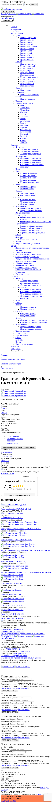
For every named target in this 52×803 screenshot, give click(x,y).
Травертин (19, 92)
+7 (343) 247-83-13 (8, 14)
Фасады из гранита (28, 193)
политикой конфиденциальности (16, 688)
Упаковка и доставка (24, 252)
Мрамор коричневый (29, 77)
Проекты (22, 634)
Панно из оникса (27, 189)
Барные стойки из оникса (30, 230)
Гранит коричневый (28, 46)
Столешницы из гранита (30, 158)
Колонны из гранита (28, 239)
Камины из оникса (28, 178)
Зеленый (23, 143)
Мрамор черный (27, 73)
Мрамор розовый (27, 79)
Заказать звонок (8, 11)
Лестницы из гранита (29, 149)
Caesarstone (25, 110)
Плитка (23, 105)
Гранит (18, 35)
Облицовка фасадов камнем (27, 257)
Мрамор (18, 62)
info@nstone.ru (24, 651)
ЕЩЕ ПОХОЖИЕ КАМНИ (12, 618)
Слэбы (18, 235)
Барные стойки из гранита (31, 228)
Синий (23, 141)
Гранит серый (26, 42)
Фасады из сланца (27, 195)
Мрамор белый (26, 68)
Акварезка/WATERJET (24, 265)
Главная (4, 632)
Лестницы (19, 147)
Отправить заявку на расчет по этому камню (18, 447)
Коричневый (25, 132)
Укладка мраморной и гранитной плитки (32, 259)
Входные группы (22, 213)
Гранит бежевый (27, 40)
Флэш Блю (12, 518)
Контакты (30, 634)
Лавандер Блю (16, 509)
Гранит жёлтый (26, 55)
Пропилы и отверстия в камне (28, 254)
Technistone (25, 108)
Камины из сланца (28, 180)
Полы (17, 169)
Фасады (18, 191)
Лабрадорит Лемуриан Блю (21, 529)
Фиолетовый (25, 130)
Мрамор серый (26, 70)
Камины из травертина (29, 182)
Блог (17, 31)
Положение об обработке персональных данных (21, 658)
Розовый (23, 136)
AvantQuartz (25, 121)
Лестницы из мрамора (29, 151)
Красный (24, 134)
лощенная (11, 441)
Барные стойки (21, 224)
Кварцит (19, 101)
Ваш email (5, 703)
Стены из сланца (27, 204)
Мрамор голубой (27, 86)
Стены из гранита (27, 202)
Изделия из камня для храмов (27, 243)
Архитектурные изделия (25, 261)
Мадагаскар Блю (26, 572)
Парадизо (11, 594)
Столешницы (20, 156)
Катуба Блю (13, 561)
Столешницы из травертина (31, 162)
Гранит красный (27, 49)
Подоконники (21, 206)
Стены (18, 197)
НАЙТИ (34, 4)
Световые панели (22, 274)
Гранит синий (26, 53)
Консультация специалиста (12, 629)
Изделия (14, 145)
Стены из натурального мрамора (33, 320)
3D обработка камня (23, 263)
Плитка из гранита (28, 38)
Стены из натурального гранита (33, 322)
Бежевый (24, 125)
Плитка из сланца (27, 90)
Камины (18, 171)
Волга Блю (12, 614)
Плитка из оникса (27, 99)
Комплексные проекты (24, 344)
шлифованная (12, 443)
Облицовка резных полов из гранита (35, 222)
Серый (23, 138)
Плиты (18, 241)
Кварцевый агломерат (24, 103)
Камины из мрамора (28, 173)
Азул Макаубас (16, 540)
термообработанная (15, 439)
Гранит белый (26, 51)
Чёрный (23, 127)
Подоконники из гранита (30, 208)
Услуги (13, 246)
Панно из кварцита (28, 187)
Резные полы (20, 215)
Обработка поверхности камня (28, 270)
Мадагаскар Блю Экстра (25, 550)
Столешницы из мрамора (30, 160)
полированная (13, 436)
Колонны (19, 237)
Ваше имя (5, 679)
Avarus (23, 114)
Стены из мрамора (28, 200)
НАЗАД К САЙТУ (42, 794)
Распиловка (20, 272)
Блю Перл (12, 583)
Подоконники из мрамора (31, 211)
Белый (23, 123)
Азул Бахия (12, 605)
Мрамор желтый (27, 75)
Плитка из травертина (29, 95)
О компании (16, 29)
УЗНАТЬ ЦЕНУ (7, 474)
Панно (18, 184)
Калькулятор (39, 634)
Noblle (23, 119)
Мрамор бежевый (27, 66)
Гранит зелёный (26, 60)
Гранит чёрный (26, 44)
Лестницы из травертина (30, 154)
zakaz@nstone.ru (7, 18)
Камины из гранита (28, 176)
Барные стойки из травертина (32, 232)
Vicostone (24, 116)
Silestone (23, 112)
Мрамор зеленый (27, 84)
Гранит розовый (27, 57)
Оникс (18, 97)
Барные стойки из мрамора (31, 226)
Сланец (18, 88)
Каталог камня (17, 33)
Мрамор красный (27, 81)
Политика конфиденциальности (14, 656)
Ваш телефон (6, 682)
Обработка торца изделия (26, 268)
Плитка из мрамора (28, 64)
